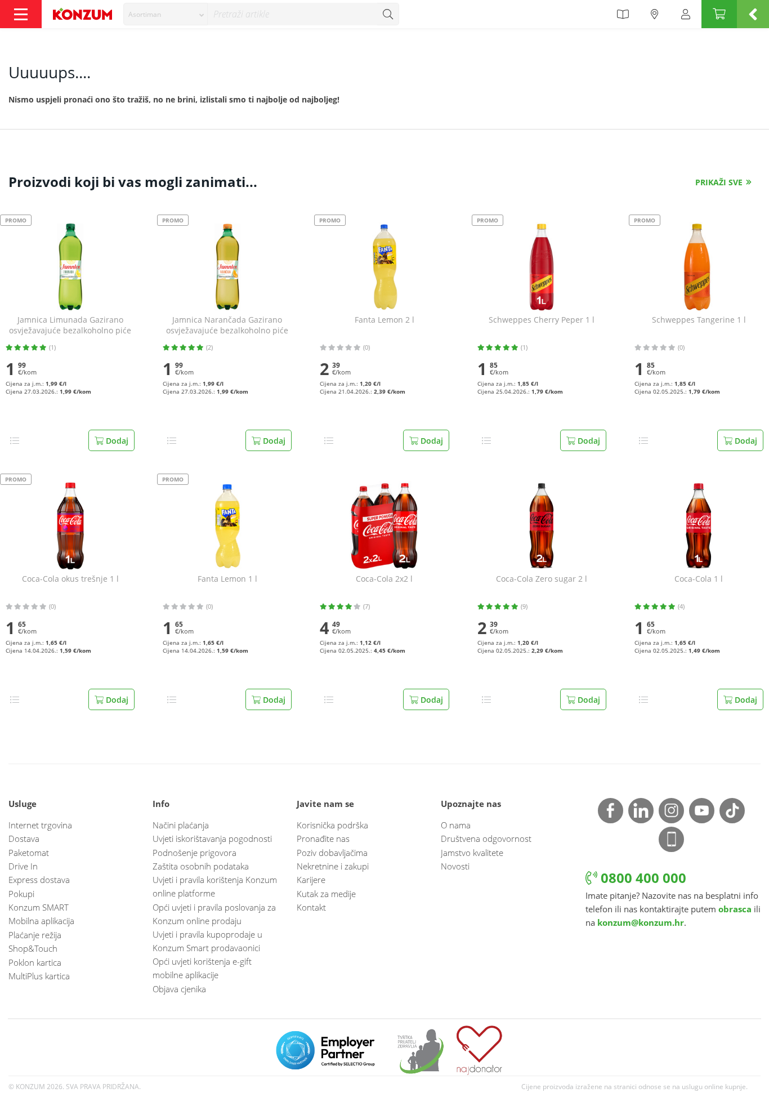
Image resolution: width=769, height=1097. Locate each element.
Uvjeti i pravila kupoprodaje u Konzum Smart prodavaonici (207, 941)
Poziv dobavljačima (332, 852)
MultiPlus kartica (39, 976)
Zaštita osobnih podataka (201, 866)
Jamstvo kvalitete (472, 852)
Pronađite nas (323, 838)
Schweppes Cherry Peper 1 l (541, 320)
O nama (456, 825)
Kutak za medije (326, 893)
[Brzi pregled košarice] (753, 14)
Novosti (455, 866)
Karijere (311, 879)
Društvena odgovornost (486, 838)
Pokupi (21, 893)
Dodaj (116, 440)
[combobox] (165, 14)
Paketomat (28, 852)
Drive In (23, 866)
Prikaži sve (719, 182)
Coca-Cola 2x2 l (384, 579)
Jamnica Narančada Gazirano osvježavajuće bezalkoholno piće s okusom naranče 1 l (227, 325)
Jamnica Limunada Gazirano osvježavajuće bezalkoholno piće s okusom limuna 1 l (70, 325)
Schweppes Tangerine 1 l (699, 320)
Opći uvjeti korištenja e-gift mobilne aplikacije (202, 968)
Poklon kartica (34, 962)
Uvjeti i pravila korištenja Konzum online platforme (215, 886)
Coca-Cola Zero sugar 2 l (541, 579)
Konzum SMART (38, 907)
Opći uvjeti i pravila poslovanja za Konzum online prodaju (214, 914)
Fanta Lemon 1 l (227, 579)
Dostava (23, 838)
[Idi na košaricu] (719, 14)
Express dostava (39, 879)
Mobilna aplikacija (41, 920)
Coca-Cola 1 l (698, 579)
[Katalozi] (623, 14)
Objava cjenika (179, 989)
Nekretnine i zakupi (333, 866)
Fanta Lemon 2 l (384, 320)
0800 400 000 (641, 877)
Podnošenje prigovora (194, 852)
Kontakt (311, 907)
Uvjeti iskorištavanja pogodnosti (212, 838)
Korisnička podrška (332, 825)
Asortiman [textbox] (144, 14)
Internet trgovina (40, 825)
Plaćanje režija (34, 934)
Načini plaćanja (181, 825)
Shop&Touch (32, 948)
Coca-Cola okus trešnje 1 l (70, 579)
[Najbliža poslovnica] (655, 14)
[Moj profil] (685, 14)
